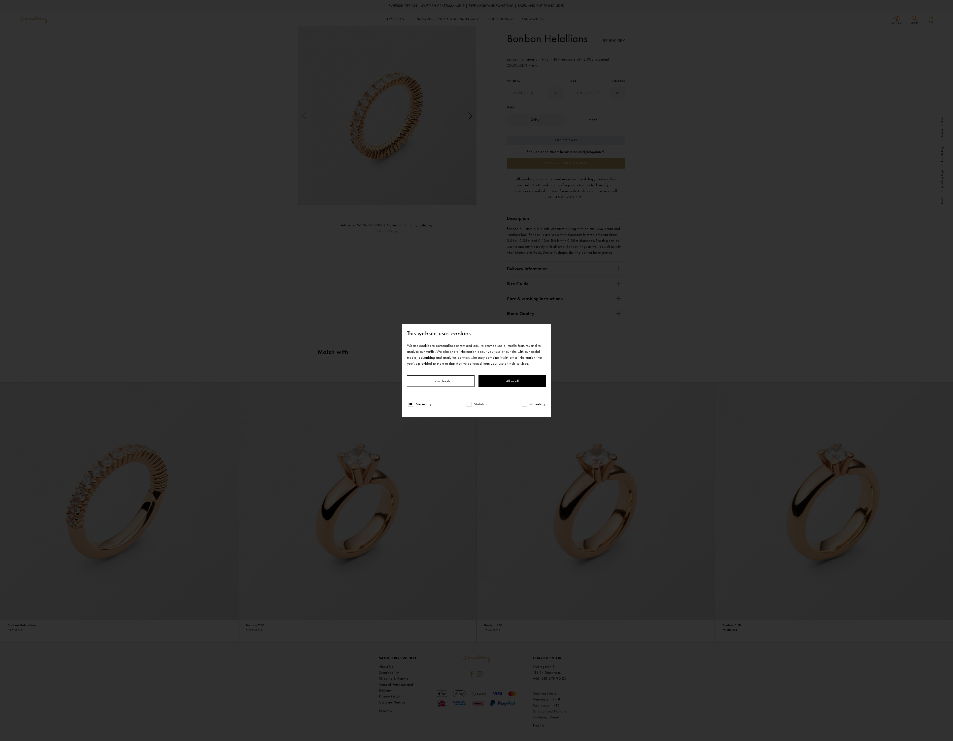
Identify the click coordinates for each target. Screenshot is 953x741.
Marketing (537, 404)
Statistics (480, 404)
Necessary (424, 404)
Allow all (512, 381)
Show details (441, 381)
